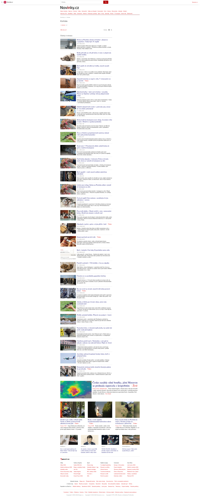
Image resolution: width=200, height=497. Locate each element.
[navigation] (2, 2)
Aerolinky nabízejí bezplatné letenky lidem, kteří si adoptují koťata (93, 355)
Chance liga (90, 465)
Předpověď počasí (90, 481)
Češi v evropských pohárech (121, 481)
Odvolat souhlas (119, 492)
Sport (99, 13)
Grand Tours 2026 (78, 476)
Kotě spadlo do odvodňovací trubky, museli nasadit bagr (93, 67)
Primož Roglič (77, 473)
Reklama (76, 492)
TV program (117, 13)
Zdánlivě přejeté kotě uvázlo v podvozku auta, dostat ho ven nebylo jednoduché (93, 108)
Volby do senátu (64, 473)
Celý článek (108, 394)
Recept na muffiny (104, 467)
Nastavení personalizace (130, 492)
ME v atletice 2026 (91, 471)
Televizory (118, 486)
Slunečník (98, 483)
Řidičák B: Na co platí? (132, 471)
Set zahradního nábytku (114, 483)
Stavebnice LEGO (86, 486)
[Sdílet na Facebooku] (109, 30)
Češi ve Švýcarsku (118, 471)
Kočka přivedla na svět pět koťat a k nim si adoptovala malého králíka (94, 54)
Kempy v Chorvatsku (119, 465)
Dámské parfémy (96, 486)
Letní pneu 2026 (131, 465)
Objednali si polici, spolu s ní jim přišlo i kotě (91, 224)
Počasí (111, 13)
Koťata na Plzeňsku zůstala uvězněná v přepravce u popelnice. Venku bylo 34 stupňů (92, 41)
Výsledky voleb (64, 469)
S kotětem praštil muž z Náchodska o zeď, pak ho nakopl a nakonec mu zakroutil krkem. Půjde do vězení (94, 342)
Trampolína (91, 483)
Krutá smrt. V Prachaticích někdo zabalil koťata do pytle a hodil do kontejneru (93, 147)
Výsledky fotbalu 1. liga (92, 467)
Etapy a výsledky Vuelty (79, 467)
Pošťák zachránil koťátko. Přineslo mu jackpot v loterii (94, 315)
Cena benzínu (109, 481)
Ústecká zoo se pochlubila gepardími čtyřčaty (91, 276)
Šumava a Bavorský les (119, 469)
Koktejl (124, 11)
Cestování (79, 13)
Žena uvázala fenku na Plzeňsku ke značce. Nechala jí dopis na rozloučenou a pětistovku (126, 421)
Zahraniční (84, 11)
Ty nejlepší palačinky (105, 465)
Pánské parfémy (134, 486)
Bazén (76, 483)
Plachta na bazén (83, 483)
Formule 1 (89, 473)
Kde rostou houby (100, 481)
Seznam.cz (195, 2)
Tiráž (86, 492)
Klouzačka (104, 483)
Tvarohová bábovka (105, 471)
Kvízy (102, 13)
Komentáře (100, 11)
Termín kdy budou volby (66, 471)
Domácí (75, 11)
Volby (79, 11)
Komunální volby (64, 476)
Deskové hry (111, 486)
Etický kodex (102, 492)
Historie (85, 13)
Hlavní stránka (63, 11)
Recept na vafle (104, 473)
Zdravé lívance (104, 469)
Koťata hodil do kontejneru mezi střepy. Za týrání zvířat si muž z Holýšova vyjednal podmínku (94, 121)
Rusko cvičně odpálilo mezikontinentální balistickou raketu (99, 421)
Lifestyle (120, 11)
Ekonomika (114, 11)
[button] (68, 44)
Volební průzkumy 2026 (66, 467)
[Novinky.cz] (69, 8)
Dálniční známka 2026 (132, 467)
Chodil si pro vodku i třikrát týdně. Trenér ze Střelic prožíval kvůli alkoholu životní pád (71, 421)
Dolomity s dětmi (118, 476)
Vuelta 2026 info (78, 465)
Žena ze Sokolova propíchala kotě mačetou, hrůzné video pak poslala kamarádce (93, 134)
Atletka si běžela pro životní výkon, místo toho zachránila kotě (92, 303)
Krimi (105, 11)
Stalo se (70, 11)
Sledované (129, 13)
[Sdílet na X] (111, 30)
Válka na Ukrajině (92, 11)
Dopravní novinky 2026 (133, 469)
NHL (88, 476)
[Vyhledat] (105, 2)
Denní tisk (123, 13)
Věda (75, 13)
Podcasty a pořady (92, 13)
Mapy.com (82, 481)
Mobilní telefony (77, 486)
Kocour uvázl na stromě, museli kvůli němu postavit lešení (93, 290)
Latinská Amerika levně (119, 473)
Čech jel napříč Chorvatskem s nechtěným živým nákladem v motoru (92, 199)
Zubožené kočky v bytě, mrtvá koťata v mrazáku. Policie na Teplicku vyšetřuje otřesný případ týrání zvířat (93, 94)
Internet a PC (63, 13)
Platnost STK (130, 476)
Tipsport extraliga (91, 469)
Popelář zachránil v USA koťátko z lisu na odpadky (93, 263)
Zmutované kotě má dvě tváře (86, 237)
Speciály (107, 13)
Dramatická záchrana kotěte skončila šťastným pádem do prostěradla (94, 368)
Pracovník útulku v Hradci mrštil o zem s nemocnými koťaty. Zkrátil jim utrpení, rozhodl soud (94, 212)
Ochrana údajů (110, 492)
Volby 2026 (63, 465)
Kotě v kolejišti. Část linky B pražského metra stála (93, 250)
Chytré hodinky (125, 486)
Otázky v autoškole (132, 473)
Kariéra (82, 492)
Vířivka (130, 483)
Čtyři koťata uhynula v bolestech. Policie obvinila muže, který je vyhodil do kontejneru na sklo (92, 160)
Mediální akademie (93, 492)
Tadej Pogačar (77, 471)
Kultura (109, 11)
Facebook (66, 492)
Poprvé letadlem (118, 467)
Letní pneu (104, 486)
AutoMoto (70, 13)
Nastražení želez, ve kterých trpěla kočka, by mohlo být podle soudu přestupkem (94, 329)
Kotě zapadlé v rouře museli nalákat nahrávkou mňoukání (92, 173)
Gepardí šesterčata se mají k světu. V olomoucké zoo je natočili (94, 80)
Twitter (71, 492)
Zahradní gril (124, 483)
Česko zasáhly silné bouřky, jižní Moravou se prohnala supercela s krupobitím (115, 384)
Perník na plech (104, 476)
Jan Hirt (76, 469)
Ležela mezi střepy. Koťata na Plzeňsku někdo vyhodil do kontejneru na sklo (94, 186)
